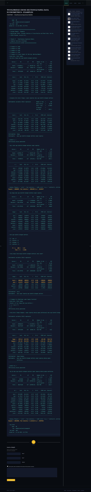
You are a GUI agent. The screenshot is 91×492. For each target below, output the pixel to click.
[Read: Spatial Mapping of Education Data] (69, 43)
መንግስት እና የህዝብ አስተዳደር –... (76, 54)
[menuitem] (66, 2)
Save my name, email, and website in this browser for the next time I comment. (21, 466)
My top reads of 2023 (75, 18)
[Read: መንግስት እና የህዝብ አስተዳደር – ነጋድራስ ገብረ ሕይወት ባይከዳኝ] (69, 55)
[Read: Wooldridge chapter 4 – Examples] (69, 34)
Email (23, 457)
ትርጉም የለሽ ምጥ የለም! (74, 51)
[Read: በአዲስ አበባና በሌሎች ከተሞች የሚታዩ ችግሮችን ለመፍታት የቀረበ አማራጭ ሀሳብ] (69, 58)
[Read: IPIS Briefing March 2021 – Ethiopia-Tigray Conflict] (69, 39)
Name (23, 453)
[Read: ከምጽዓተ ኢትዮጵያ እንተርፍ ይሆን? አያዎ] (69, 30)
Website (23, 462)
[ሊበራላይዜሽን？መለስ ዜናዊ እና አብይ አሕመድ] (1, 246)
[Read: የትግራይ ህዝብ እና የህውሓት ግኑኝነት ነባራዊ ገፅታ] (69, 22)
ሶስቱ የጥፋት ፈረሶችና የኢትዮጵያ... (76, 47)
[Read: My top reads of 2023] (69, 19)
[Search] (83, 2)
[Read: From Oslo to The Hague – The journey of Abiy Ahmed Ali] (69, 14)
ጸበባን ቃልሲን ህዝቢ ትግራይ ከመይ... (76, 26)
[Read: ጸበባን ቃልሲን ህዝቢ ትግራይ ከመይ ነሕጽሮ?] (69, 27)
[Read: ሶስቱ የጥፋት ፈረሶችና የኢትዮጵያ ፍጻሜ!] (69, 48)
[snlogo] (7, 2)
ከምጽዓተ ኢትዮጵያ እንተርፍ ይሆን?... (76, 29)
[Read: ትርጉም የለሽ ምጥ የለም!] (69, 52)
